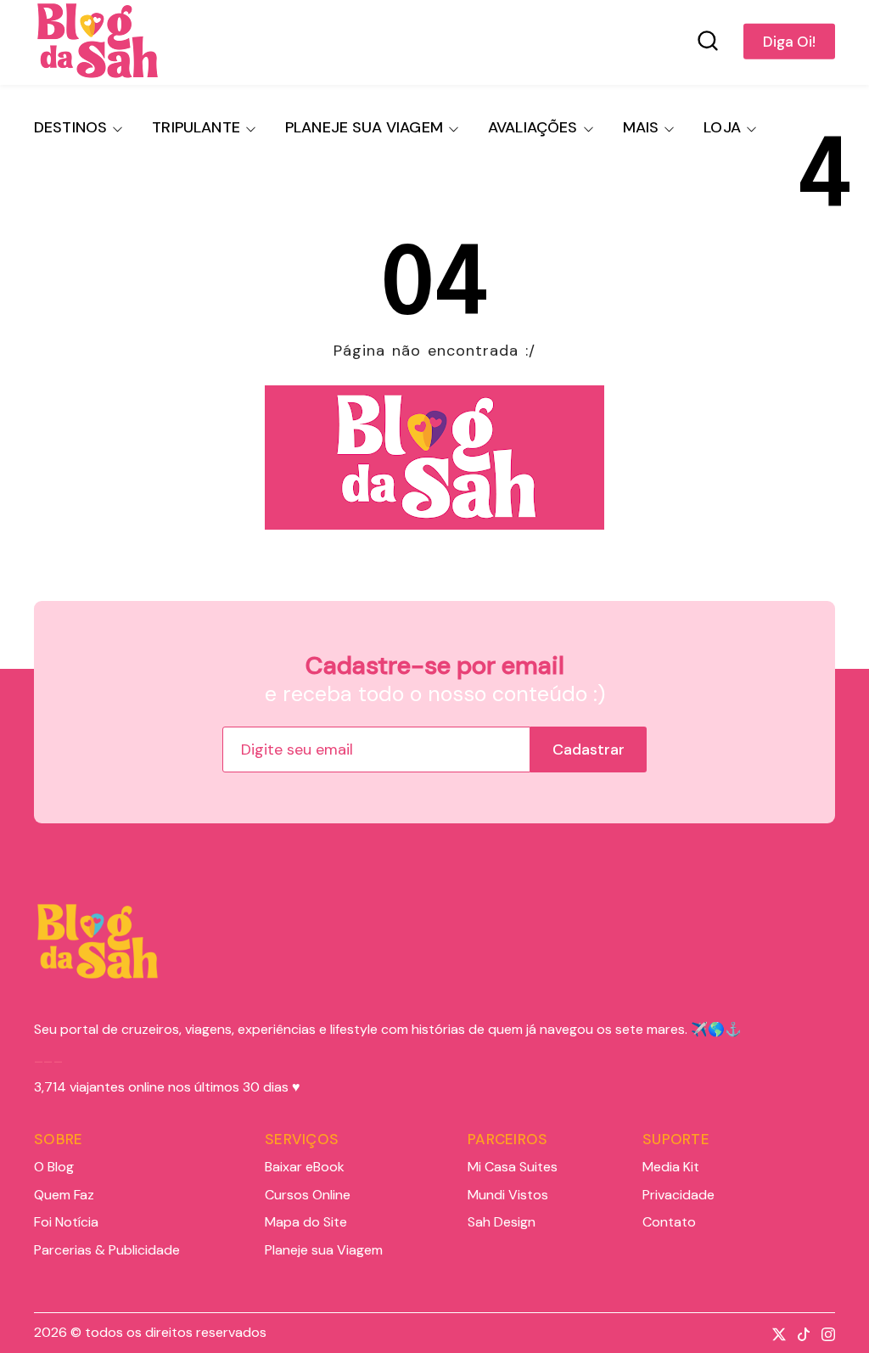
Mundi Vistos (508, 1195)
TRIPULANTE (196, 127)
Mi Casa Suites (513, 1167)
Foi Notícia (66, 1222)
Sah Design (501, 1222)
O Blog (54, 1167)
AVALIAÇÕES (533, 127)
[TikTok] (799, 1332)
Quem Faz (64, 1195)
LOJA (722, 127)
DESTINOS (70, 127)
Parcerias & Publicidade (107, 1250)
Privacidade (678, 1195)
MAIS (641, 127)
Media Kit (670, 1167)
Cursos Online (307, 1195)
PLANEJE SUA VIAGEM (364, 127)
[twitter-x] (775, 1332)
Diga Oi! (789, 41)
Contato (669, 1222)
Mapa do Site (306, 1222)
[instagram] (824, 1332)
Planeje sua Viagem (324, 1250)
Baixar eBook (305, 1167)
